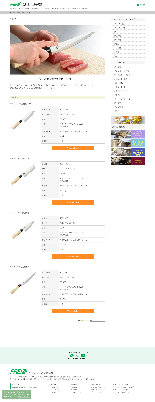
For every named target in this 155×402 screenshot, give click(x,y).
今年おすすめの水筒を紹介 (14, 392)
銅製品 (116, 44)
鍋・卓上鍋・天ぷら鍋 (122, 75)
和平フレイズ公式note (120, 384)
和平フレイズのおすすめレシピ (123, 387)
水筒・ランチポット (121, 91)
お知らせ (55, 8)
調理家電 (117, 103)
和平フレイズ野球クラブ (121, 392)
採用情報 (74, 387)
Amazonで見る (73, 148)
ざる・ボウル (119, 83)
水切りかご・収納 (120, 79)
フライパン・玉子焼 (121, 71)
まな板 (116, 52)
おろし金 (117, 48)
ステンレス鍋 (119, 24)
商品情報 (13, 8)
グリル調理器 (119, 107)
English (84, 8)
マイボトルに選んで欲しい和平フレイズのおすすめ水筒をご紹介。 (16, 395)
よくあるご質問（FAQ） (99, 387)
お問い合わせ (65, 8)
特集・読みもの (96, 390)
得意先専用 (76, 8)
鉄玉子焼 (117, 36)
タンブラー (118, 95)
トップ (12, 12)
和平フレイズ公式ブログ (121, 390)
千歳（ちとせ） (26, 12)
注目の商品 (118, 67)
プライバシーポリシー (98, 392)
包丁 (116, 56)
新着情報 (74, 390)
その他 (116, 111)
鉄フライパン (119, 32)
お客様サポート (24, 8)
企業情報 (46, 8)
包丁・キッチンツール (97, 320)
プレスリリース (76, 392)
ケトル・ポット (119, 87)
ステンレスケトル (120, 28)
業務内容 (74, 384)
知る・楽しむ (36, 8)
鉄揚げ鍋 (117, 40)
